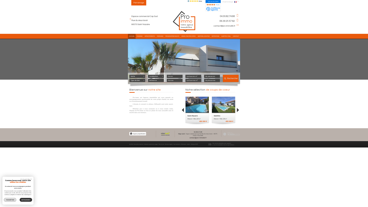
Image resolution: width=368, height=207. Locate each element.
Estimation (215, 36)
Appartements (150, 36)
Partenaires (183, 144)
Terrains (160, 36)
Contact (236, 36)
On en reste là (25, 179)
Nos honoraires (176, 144)
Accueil (132, 36)
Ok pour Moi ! (25, 200)
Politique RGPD (194, 144)
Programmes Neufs (172, 36)
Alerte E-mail (226, 36)
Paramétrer (10, 200)
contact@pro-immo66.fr (224, 26)
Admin (188, 144)
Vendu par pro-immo (188, 36)
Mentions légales (169, 144)
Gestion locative (204, 36)
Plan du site (161, 144)
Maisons (139, 36)
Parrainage (138, 3)
